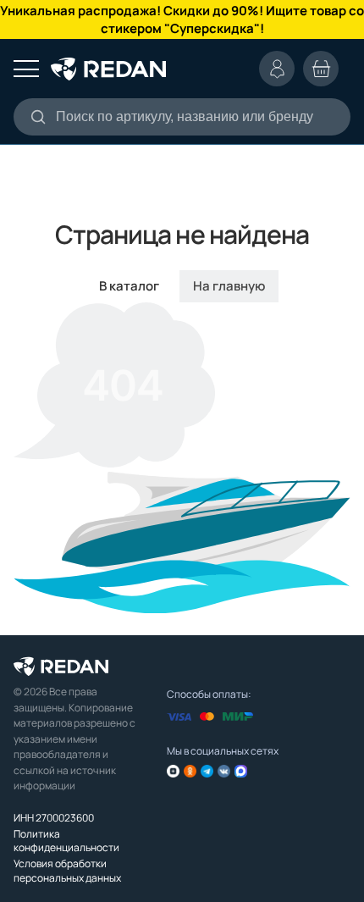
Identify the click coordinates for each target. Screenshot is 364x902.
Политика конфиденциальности (66, 841)
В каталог (129, 286)
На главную (229, 286)
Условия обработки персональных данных (67, 870)
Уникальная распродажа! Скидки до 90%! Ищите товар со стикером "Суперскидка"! (182, 19)
